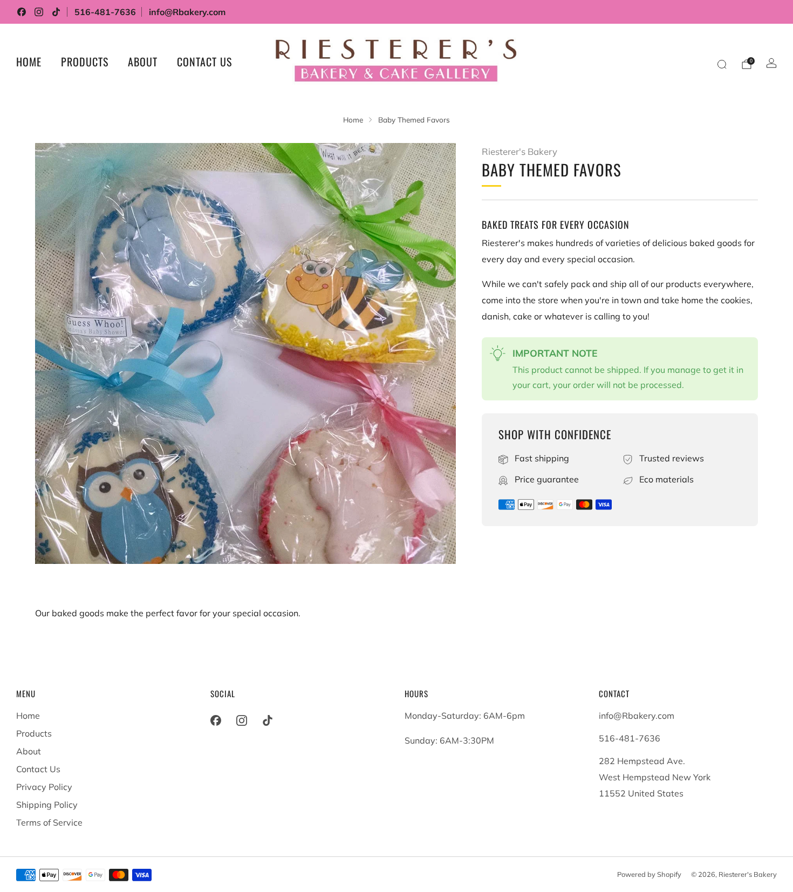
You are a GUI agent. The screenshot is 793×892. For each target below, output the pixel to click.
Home (29, 61)
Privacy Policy (44, 786)
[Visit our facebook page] (21, 12)
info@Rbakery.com (187, 11)
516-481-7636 (105, 11)
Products (84, 61)
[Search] (721, 64)
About (143, 61)
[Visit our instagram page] (38, 12)
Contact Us (204, 61)
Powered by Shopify (649, 874)
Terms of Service (49, 822)
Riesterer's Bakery (519, 151)
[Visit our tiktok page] (56, 12)
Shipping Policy (47, 804)
